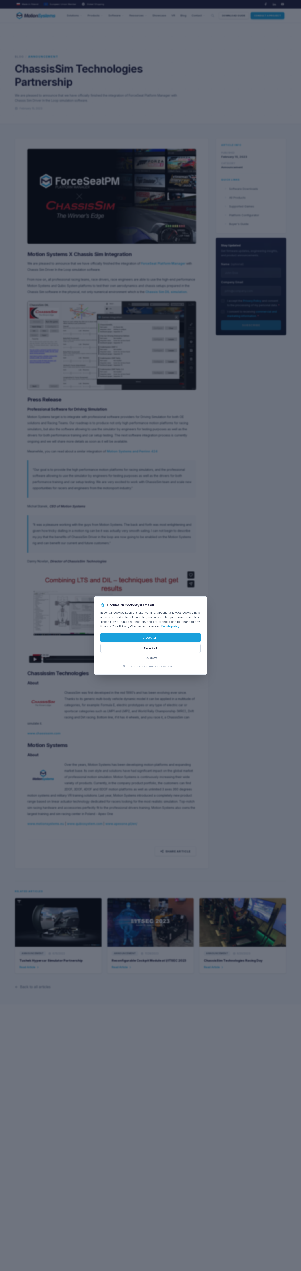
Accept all (150, 637)
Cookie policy (170, 626)
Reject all (150, 648)
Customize (150, 658)
